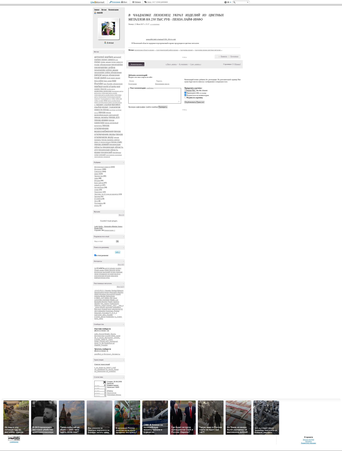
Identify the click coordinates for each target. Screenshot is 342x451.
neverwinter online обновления (108, 72)
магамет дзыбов (103, 104)
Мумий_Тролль (110, 334)
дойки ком (118, 98)
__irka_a (120, 305)
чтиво (96, 190)
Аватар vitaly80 (108, 29)
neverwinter (117, 64)
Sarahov (116, 302)
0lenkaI (114, 290)
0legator (108, 290)
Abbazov (120, 290)
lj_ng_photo (98, 368)
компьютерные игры (102, 278)
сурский (102, 155)
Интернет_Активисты (112, 354)
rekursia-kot (116, 309)
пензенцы (116, 152)
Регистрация (116, 2)
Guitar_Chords (99, 341)
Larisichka (98, 300)
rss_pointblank (99, 369)
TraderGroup (114, 304)
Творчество (98, 176)
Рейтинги (138, 2)
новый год (98, 185)
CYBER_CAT (99, 298)
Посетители (111, 393)
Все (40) (121, 264)
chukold (104, 309)
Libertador (106, 300)
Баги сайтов (98, 183)
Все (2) (121, 215)
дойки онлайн (98, 100)
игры (105, 101)
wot (118, 86)
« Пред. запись (171, 64)
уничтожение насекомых (114, 155)
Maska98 (97, 302)
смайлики (149, 88)
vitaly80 (95, 13)
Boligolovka (110, 296)
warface (98, 86)
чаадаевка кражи (186, 50)
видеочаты (97, 93)
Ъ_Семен (118, 317)
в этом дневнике (102, 255)
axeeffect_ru (98, 354)
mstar (97, 62)
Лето (96, 201)
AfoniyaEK (113, 292)
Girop (115, 298)
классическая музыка (102, 276)
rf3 (122, 309)
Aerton (106, 292)
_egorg (97, 307)
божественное (109, 270)
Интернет (98, 169)
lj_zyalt (113, 368)
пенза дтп (114, 117)
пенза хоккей (101, 144)
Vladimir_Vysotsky (101, 345)
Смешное (98, 171)
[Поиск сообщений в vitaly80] (117, 252)
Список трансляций (102, 364)
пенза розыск (105, 142)
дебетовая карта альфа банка (104, 95)
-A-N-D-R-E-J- (99, 290)
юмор (96, 174)
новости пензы (101, 109)
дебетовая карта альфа (109, 93)
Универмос (110, 317)
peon (109, 309)
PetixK (110, 302)
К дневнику (183, 64)
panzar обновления (111, 75)
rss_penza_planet (111, 369)
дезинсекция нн (106, 98)
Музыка (97, 181)
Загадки (97, 196)
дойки (113, 98)
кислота (117, 274)
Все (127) (120, 287)
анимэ (101, 270)
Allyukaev (102, 294)
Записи (96, 10)
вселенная (98, 272)
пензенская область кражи (144, 50)
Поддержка (225, 2)
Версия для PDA (308, 439)
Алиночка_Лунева (112, 311)
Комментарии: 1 (109, 230)
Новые (237, 64)
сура (96, 155)
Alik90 (96, 294)
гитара (113, 272)
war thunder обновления (113, 84)
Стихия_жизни (100, 317)
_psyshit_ (116, 338)
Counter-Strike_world (112, 336)
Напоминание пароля (162, 84)
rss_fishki (106, 368)
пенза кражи (101, 120)
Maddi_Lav (114, 300)
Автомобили (99, 187)
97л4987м (98, 199)
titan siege (108, 81)
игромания (103, 274)
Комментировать (136, 64)
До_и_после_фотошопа (103, 338)
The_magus (104, 304)
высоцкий (106, 272)
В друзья (110, 43)
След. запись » (195, 64)
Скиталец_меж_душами (103, 315)
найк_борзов (99, 334)
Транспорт (98, 192)
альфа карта (111, 89)
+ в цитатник (154, 24)
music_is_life (99, 343)
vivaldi (96, 270)
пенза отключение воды (107, 133)
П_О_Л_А (113, 313)
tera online (98, 81)
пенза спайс (116, 142)
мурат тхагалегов (111, 107)
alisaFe (102, 307)
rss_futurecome (100, 371)
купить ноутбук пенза (101, 102)
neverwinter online (104, 67)
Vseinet (109, 305)
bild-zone (97, 309)
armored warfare (103, 56)
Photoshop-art (109, 343)
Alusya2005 (110, 294)
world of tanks (109, 86)
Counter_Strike (99, 340)
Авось (149, 2)
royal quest (100, 77)
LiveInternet (98, 2)
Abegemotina (99, 292)
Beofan (103, 296)
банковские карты (117, 91)
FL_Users (109, 340)
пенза (101, 112)
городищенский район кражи (167, 50)
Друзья (103, 10)
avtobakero (117, 307)
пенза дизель (101, 117)
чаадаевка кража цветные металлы (208, 50)
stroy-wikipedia (99, 311)
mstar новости (117, 62)
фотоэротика (99, 336)
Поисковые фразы (114, 395)
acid (106, 268)
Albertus (120, 292)
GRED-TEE (108, 298)
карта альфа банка (114, 100)
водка (118, 270)
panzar (98, 75)
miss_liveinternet (111, 341)
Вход (125, 2)
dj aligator (111, 268)
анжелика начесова (102, 91)
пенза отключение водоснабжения (103, 128)
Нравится (224, 56)
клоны (96, 206)
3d (95, 268)
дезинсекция (102, 97)
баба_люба (98, 319)
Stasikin (97, 304)
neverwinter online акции (106, 70)
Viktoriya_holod (100, 305)
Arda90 (118, 294)
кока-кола (114, 276)
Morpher (104, 302)
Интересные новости (102, 167)
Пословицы (98, 203)
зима (96, 178)
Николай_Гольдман (101, 313)
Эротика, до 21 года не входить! (106, 194)
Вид (229, 3)
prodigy (118, 268)
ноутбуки (112, 110)
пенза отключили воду (108, 136)
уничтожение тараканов (102, 157)
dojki (116, 60)
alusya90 (109, 307)
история (111, 274)
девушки (119, 272)
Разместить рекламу (308, 443)
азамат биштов (100, 89)
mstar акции (105, 62)
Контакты (308, 441)
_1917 (114, 305)
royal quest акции (113, 78)
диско (96, 274)
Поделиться (234, 56)
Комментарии (113, 10)
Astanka (97, 296)
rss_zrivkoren (111, 371)
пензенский (106, 152)
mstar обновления (102, 64)
